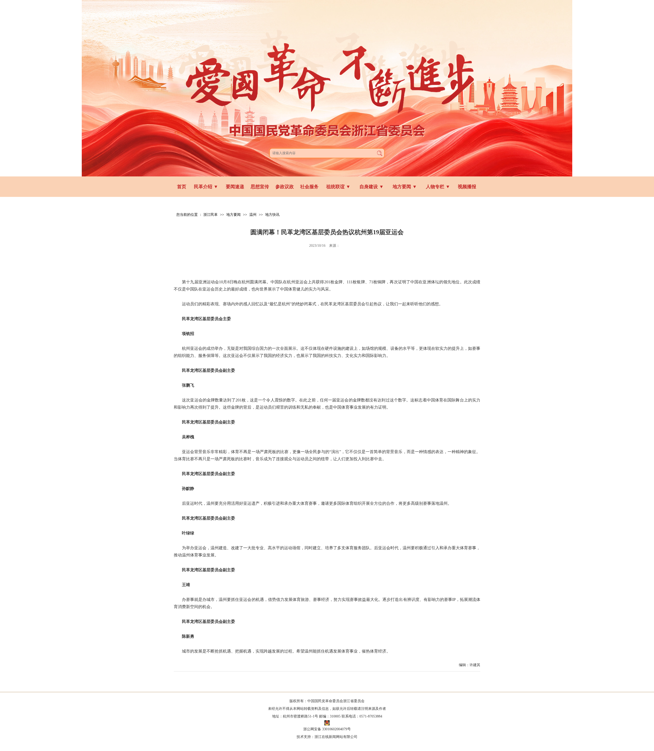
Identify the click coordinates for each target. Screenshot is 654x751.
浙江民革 (210, 215)
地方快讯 (272, 215)
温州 (252, 215)
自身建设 (371, 186)
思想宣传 (260, 186)
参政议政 (284, 186)
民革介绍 (206, 186)
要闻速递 (235, 186)
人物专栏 (438, 186)
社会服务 (309, 186)
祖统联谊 (338, 186)
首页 (181, 186)
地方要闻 (405, 186)
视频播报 (467, 186)
